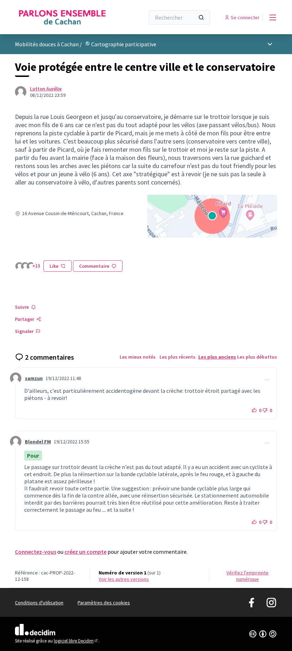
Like (53, 266)
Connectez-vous (35, 551)
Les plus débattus (257, 357)
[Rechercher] (201, 17)
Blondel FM (38, 441)
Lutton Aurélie (46, 88)
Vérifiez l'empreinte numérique (247, 575)
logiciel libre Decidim (76, 641)
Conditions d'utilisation (39, 602)
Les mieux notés (138, 357)
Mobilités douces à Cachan (47, 44)
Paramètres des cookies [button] (104, 602)
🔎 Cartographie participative (119, 44)
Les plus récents (177, 357)
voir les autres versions (124, 579)
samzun (34, 378)
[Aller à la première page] (62, 17)
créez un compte (85, 551)
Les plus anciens (217, 357)
